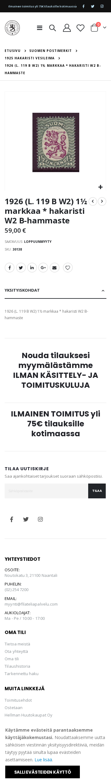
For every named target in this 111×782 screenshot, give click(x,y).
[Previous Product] (92, 201)
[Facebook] (84, 6)
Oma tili (12, 659)
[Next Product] (102, 201)
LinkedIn (32, 268)
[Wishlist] (80, 28)
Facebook (9, 268)
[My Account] (66, 28)
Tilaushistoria (17, 666)
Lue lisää (43, 760)
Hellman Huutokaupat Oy (28, 715)
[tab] (55, 290)
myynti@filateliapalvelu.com (31, 604)
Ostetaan (14, 707)
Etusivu (13, 51)
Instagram (41, 519)
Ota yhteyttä (16, 651)
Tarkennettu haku (22, 673)
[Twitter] (93, 6)
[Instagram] (102, 6)
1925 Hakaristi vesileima (30, 58)
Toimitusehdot (18, 700)
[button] (100, 187)
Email (55, 268)
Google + (43, 268)
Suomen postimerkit (50, 50)
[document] (56, 752)
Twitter (21, 268)
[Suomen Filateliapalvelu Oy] (12, 28)
